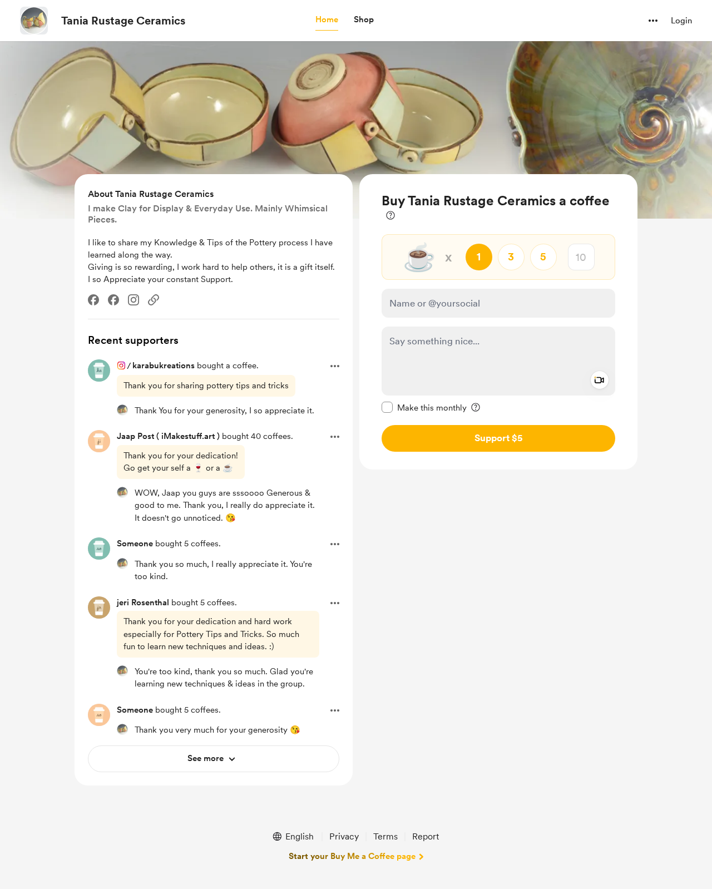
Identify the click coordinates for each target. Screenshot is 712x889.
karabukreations (163, 365)
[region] (498, 322)
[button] (326, 20)
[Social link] (153, 299)
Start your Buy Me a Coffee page (352, 856)
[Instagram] (133, 299)
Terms (385, 836)
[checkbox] (424, 407)
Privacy (344, 836)
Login (681, 21)
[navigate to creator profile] (34, 20)
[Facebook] (93, 299)
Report (425, 836)
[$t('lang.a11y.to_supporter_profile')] (122, 410)
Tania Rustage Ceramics (123, 20)
